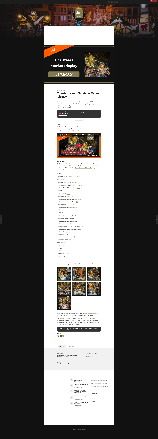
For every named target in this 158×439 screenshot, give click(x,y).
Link (78, 176)
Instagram (95, 313)
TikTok (93, 401)
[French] (65, 113)
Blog (46, 2)
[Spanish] (67, 113)
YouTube (94, 398)
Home (41, 2)
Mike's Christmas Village (91, 353)
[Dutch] (61, 113)
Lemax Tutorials (89, 359)
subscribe (62, 318)
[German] (64, 113)
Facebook (87, 313)
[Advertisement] (79, 35)
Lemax (53, 2)
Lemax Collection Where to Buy (83, 168)
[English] (59, 113)
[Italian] (62, 113)
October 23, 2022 (89, 356)
